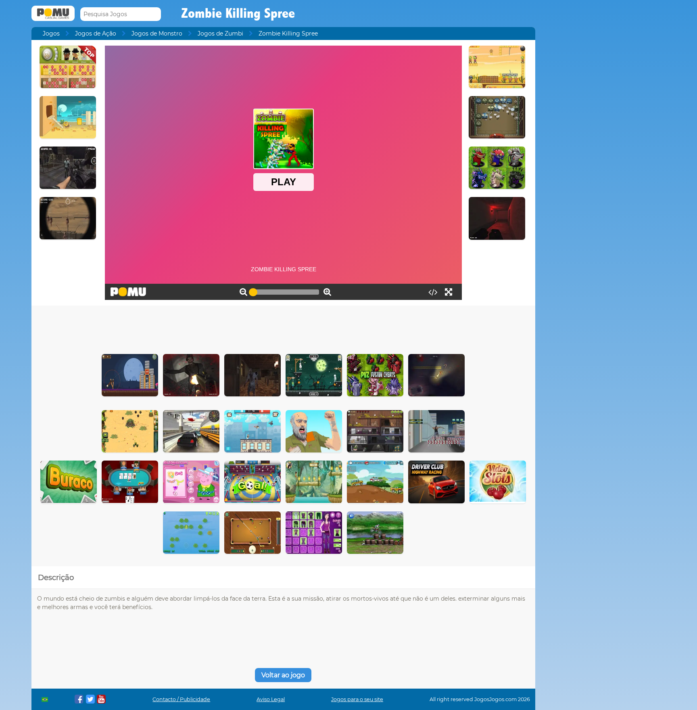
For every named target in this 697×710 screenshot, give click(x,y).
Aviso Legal (271, 699)
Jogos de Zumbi (220, 33)
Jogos (51, 33)
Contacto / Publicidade (181, 699)
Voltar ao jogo (283, 675)
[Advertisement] (283, 328)
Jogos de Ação (95, 33)
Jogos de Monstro (156, 33)
